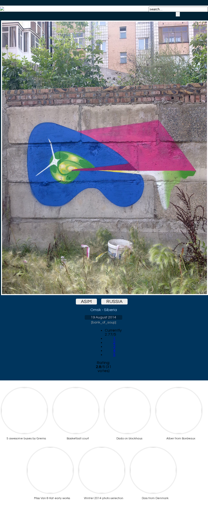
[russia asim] (103, 153)
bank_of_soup (103, 322)
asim (86, 301)
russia (114, 301)
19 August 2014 (103, 317)
